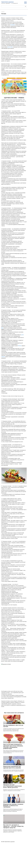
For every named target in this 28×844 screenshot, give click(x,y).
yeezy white (10, 47)
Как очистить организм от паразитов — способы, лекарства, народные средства (13, 826)
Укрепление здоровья (7, 2)
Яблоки (20, 345)
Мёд (2, 328)
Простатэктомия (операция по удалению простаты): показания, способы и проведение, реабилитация (13, 746)
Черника (3, 356)
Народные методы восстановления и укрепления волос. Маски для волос (12, 786)
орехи (22, 334)
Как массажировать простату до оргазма (13, 725)
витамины (12, 24)
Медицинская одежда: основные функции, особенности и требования (13, 805)
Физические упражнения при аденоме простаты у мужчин (12, 767)
